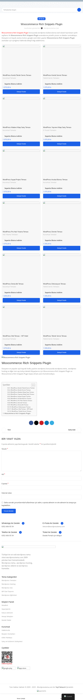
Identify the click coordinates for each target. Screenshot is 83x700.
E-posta (5, 483)
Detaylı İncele (21, 92)
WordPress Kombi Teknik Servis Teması (17, 75)
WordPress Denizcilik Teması (13, 284)
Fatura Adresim (7, 613)
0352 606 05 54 (8, 526)
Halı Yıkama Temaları (10, 234)
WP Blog (41, 19)
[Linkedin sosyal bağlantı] (47, 423)
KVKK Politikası (7, 638)
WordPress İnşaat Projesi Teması (14, 179)
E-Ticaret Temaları (49, 130)
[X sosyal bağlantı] (36, 423)
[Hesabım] (80, 3)
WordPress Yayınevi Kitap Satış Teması (57, 127)
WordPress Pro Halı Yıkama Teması (15, 232)
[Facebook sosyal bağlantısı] (31, 423)
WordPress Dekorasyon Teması (54, 284)
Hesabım (5, 605)
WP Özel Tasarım (8, 591)
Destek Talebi (6, 620)
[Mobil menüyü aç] (2, 3)
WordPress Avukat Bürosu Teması (55, 179)
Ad (3, 474)
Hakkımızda (6, 630)
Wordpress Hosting (8, 584)
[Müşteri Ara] (79, 10)
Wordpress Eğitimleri (9, 595)
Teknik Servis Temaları (51, 78)
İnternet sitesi (7, 493)
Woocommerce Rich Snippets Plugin (17, 413)
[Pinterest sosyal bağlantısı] (41, 423)
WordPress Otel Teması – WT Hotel (15, 336)
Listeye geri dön (41, 430)
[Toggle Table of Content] (32, 385)
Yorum (5, 449)
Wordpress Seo (7, 588)
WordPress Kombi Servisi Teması (55, 75)
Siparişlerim (6, 609)
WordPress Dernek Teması (52, 232)
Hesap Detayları (7, 616)
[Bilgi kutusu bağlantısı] (13, 523)
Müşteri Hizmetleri (8, 634)
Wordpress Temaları (9, 580)
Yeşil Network (61, 687)
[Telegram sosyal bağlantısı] (52, 423)
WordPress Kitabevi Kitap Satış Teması (16, 127)
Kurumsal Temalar (9, 78)
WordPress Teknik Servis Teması (55, 336)
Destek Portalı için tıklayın (52, 535)
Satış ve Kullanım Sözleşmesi (12, 641)
